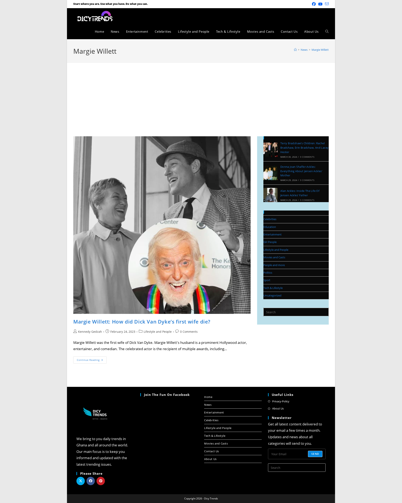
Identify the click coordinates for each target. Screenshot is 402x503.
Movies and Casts (274, 257)
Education (269, 227)
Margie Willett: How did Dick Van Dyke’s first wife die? (141, 321)
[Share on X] (80, 481)
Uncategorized (272, 295)
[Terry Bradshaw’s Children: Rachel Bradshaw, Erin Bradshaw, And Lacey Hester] (270, 150)
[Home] (295, 50)
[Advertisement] (201, 94)
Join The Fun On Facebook (167, 395)
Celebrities (269, 219)
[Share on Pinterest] (101, 481)
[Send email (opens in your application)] (326, 4)
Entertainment (272, 234)
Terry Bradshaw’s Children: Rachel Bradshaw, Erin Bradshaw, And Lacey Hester (304, 147)
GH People (270, 242)
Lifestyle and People (158, 332)
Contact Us (211, 451)
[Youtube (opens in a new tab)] (320, 4)
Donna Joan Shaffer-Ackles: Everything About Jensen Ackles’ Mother (301, 171)
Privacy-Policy (280, 401)
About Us (210, 459)
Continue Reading (92, 358)
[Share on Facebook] (90, 481)
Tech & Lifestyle (273, 288)
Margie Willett (320, 50)
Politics (267, 272)
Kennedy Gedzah (90, 332)
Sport (266, 280)
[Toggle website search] (327, 31)
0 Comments (189, 332)
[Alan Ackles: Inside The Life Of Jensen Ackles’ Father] (270, 195)
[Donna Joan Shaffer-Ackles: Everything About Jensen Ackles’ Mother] (270, 173)
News (207, 405)
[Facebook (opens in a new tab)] (314, 4)
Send (315, 454)
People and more (274, 265)
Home (208, 397)
